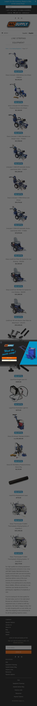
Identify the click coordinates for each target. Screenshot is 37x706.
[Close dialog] (1, 342)
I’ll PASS (9, 360)
